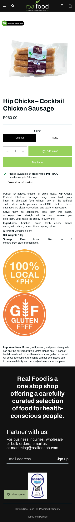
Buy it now (37, 162)
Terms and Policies (38, 516)
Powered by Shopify (49, 509)
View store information (20, 182)
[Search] (12, 6)
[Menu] (4, 5)
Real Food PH (30, 509)
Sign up (62, 459)
